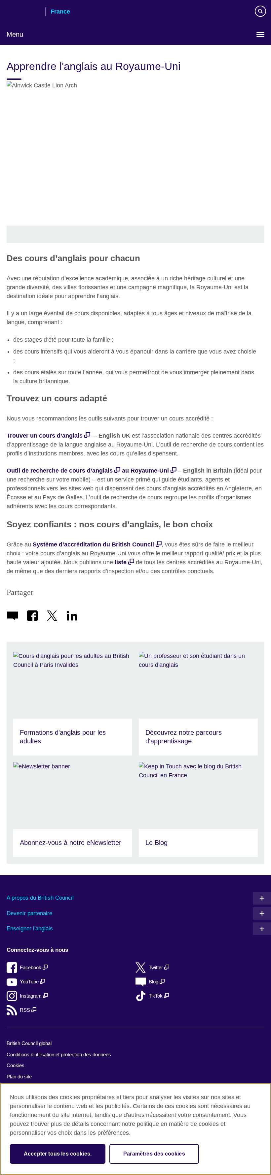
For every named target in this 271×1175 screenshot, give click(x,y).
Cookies (15, 1065)
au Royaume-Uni (145, 470)
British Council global (29, 1043)
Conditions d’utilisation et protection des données (59, 1054)
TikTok (156, 996)
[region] (135, 1129)
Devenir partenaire (29, 913)
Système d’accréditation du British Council (93, 544)
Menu (15, 34)
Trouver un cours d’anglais (45, 435)
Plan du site (19, 1076)
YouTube (30, 981)
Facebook (31, 967)
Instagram (31, 996)
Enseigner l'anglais (30, 928)
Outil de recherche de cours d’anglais (60, 470)
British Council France (23, 12)
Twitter (156, 967)
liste (121, 562)
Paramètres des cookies (154, 1154)
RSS (25, 1010)
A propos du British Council (40, 898)
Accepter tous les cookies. (58, 1154)
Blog (154, 981)
